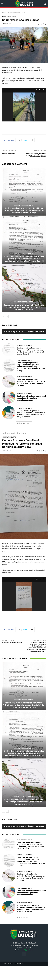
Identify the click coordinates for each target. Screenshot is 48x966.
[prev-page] (3, 316)
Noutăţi (13, 16)
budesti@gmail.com (26, 950)
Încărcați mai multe (23, 423)
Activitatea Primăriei (13, 12)
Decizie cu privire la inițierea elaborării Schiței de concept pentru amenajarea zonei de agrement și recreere (24, 307)
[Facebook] (24, 954)
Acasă (4, 12)
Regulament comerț (9, 153)
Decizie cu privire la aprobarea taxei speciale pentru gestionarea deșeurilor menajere (31, 398)
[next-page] (7, 316)
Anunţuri (24, 12)
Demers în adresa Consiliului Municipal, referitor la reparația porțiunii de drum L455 (35, 154)
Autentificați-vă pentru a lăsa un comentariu (24, 332)
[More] (32, 140)
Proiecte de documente (23, 205)
